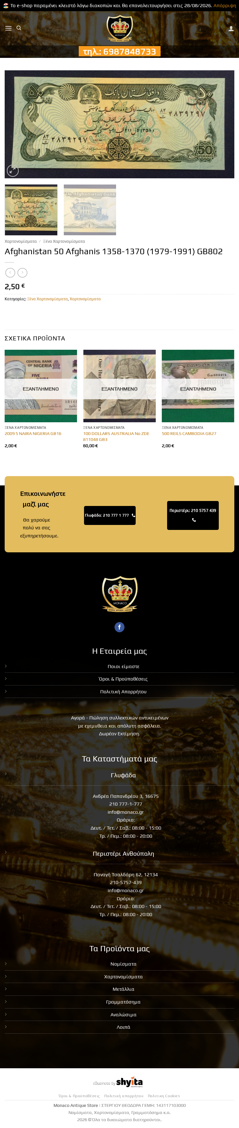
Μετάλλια (123, 989)
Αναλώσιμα (123, 1015)
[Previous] (17, 124)
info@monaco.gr (126, 812)
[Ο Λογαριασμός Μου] (231, 28)
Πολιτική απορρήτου (123, 1096)
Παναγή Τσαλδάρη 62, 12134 (126, 875)
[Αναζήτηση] (18, 28)
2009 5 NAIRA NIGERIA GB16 (33, 433)
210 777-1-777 (125, 804)
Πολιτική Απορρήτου (123, 692)
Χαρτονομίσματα (21, 241)
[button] (8, 28)
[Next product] (10, 273)
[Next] (221, 124)
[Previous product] (22, 273)
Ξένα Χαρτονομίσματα (64, 241)
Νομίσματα (123, 964)
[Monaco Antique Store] (120, 28)
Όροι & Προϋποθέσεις (123, 679)
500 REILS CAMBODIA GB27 (189, 433)
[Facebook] (120, 627)
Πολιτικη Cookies (164, 1096)
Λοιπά (123, 1027)
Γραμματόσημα (123, 1002)
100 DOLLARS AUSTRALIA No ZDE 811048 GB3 (116, 436)
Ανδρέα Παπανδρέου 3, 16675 (126, 796)
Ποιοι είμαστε (123, 666)
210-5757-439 (126, 882)
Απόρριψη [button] (224, 5)
